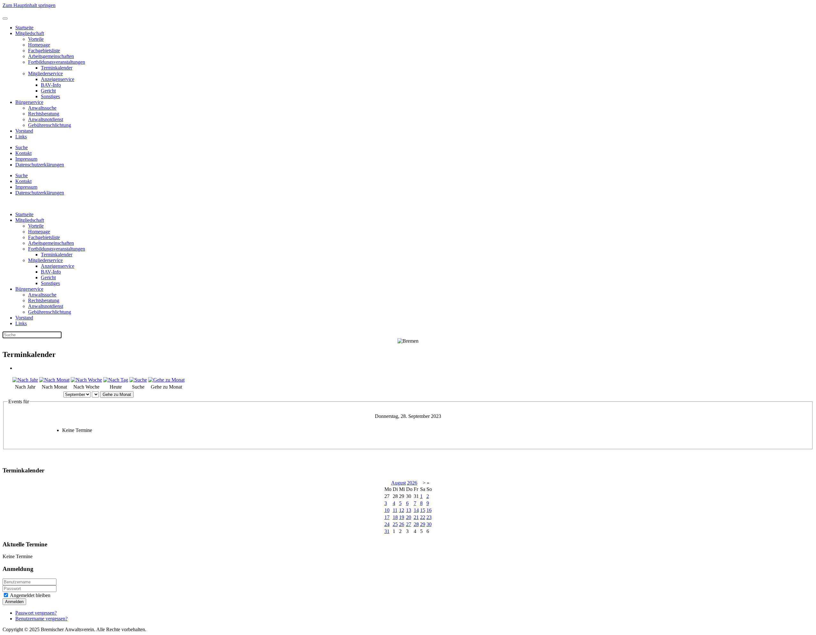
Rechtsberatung (43, 113)
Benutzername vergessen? (41, 618)
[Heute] (115, 380)
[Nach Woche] (86, 380)
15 (422, 510)
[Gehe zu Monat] (166, 380)
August (398, 482)
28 (416, 524)
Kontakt (23, 153)
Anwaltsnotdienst (45, 119)
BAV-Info (51, 85)
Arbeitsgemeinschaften (51, 56)
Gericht (48, 90)
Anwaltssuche (42, 108)
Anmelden (14, 601)
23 (429, 517)
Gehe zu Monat (117, 394)
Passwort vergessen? (36, 613)
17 (387, 517)
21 (416, 517)
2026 (412, 482)
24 (387, 524)
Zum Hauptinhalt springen (29, 5)
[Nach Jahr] (25, 380)
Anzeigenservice (57, 79)
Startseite (24, 27)
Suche (21, 147)
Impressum (26, 159)
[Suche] (138, 380)
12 (401, 510)
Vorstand (24, 131)
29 (422, 524)
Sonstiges (50, 96)
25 (395, 524)
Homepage (39, 44)
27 (408, 524)
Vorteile (36, 39)
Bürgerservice (29, 102)
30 (429, 524)
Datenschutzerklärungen (39, 164)
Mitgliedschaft (29, 33)
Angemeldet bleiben (29, 595)
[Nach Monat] (54, 380)
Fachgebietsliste (44, 50)
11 (395, 510)
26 (401, 524)
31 (387, 531)
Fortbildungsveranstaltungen (56, 62)
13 (408, 510)
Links (21, 136)
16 (429, 510)
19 (401, 517)
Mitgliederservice (45, 73)
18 (395, 517)
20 (408, 517)
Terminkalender (56, 67)
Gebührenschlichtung (49, 125)
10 (387, 510)
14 (416, 510)
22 (422, 517)
